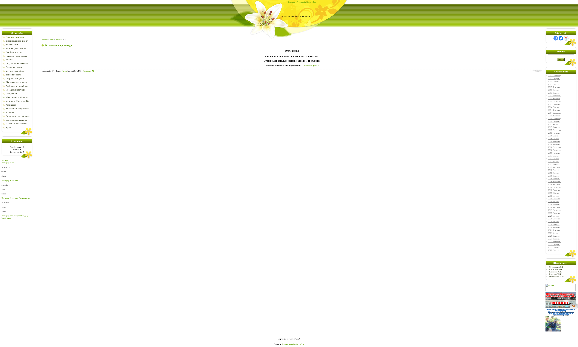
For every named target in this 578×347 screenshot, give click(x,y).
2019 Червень (554, 204)
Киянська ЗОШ (555, 272)
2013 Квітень (553, 90)
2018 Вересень (554, 181)
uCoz (302, 344)
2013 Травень (553, 93)
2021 (52, 40)
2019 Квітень (553, 201)
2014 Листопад (554, 118)
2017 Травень (553, 164)
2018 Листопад (554, 187)
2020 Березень (554, 219)
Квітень (59, 40)
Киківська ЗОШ (555, 269)
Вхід (309, 2)
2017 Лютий (553, 159)
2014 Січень (553, 107)
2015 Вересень (554, 130)
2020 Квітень (553, 221)
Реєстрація (301, 2)
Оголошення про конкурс (59, 45)
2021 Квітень (553, 233)
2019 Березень (554, 199)
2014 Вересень (554, 113)
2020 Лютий (553, 216)
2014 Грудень (554, 121)
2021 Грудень (554, 244)
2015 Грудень (554, 133)
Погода (5, 160)
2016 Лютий (553, 139)
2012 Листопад (554, 76)
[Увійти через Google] (566, 38)
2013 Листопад (554, 101)
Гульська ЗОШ (555, 274)
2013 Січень (553, 81)
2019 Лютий (553, 196)
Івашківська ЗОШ (556, 276)
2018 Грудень (554, 190)
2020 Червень (554, 227)
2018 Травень (553, 176)
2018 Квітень (553, 173)
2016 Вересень (554, 147)
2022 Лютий (553, 250)
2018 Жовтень (554, 184)
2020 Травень (553, 224)
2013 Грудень (554, 104)
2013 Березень (554, 87)
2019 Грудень (554, 213)
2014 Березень (554, 110)
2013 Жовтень (554, 98)
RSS (314, 2)
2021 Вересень (554, 242)
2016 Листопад (554, 150)
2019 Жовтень (554, 207)
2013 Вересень (554, 96)
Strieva (64, 71)
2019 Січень (553, 193)
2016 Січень (553, 136)
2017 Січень (553, 156)
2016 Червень (554, 144)
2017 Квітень (553, 161)
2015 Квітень (553, 124)
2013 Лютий (553, 84)
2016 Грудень (554, 153)
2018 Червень (554, 179)
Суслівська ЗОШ (556, 267)
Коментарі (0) (88, 71)
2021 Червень (554, 239)
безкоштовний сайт (290, 344)
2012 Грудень (554, 78)
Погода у (8, 163)
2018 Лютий (553, 170)
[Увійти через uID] (555, 38)
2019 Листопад (554, 210)
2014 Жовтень (554, 116)
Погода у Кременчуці (11, 216)
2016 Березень (554, 141)
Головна (291, 2)
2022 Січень (553, 247)
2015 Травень (553, 127)
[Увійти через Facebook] (561, 38)
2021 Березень (554, 230)
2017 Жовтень (554, 167)
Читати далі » (311, 65)
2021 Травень (553, 236)
